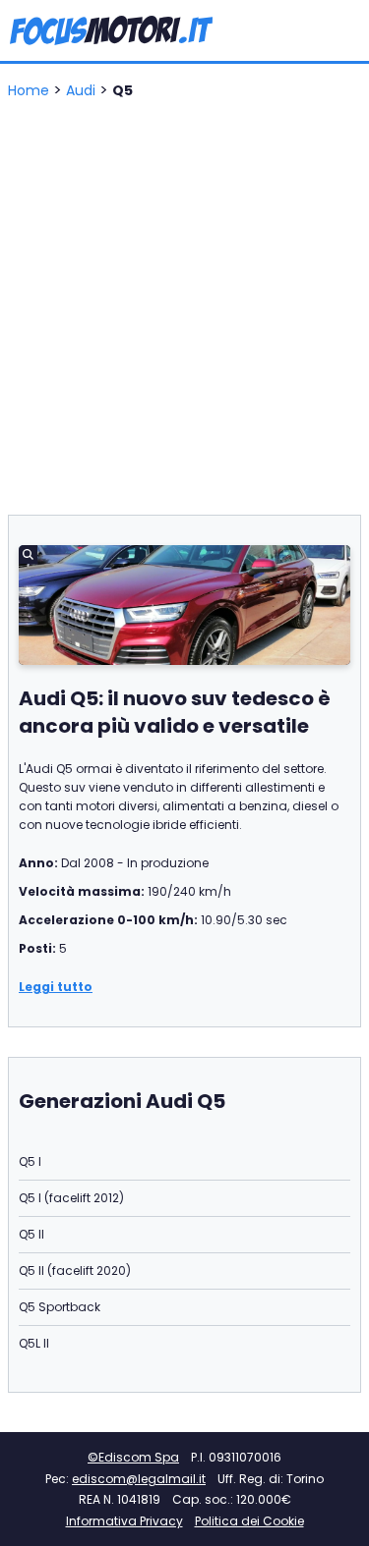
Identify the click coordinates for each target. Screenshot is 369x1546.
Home (30, 90)
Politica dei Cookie (249, 1521)
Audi (82, 90)
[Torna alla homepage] (111, 31)
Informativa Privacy (124, 1521)
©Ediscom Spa (133, 1457)
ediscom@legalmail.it (139, 1478)
